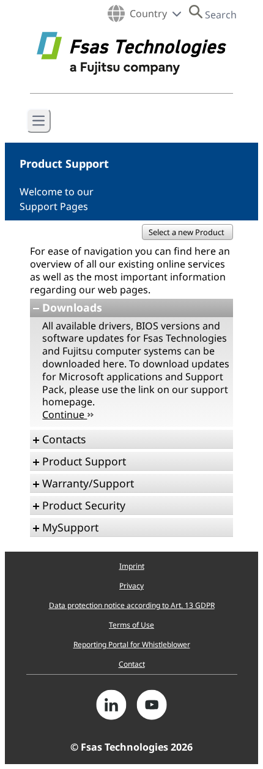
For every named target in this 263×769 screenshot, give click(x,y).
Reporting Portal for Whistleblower (131, 644)
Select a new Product (187, 232)
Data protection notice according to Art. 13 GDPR (132, 605)
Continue (64, 414)
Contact (132, 664)
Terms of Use (131, 625)
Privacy (131, 585)
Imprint (131, 566)
